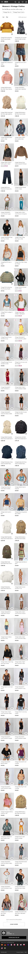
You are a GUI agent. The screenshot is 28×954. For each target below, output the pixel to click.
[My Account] (19, 2)
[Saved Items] (22, 2)
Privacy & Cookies (20, 952)
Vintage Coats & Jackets (19, 12)
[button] (2, 945)
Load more (14, 924)
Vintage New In (7, 12)
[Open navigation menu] (2, 2)
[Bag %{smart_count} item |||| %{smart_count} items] (26, 2)
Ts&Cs (26, 952)
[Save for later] (12, 34)
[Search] (15, 2)
